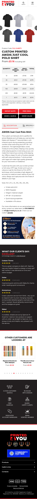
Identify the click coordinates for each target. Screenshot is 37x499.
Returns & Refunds (18, 488)
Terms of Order (23, 486)
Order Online (27, 116)
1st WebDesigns (29, 493)
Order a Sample (10, 116)
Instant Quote (10, 111)
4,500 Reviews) (20, 256)
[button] (1, 28)
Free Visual (27, 111)
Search (23, 4)
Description (11, 125)
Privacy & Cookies (12, 486)
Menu (32, 4)
